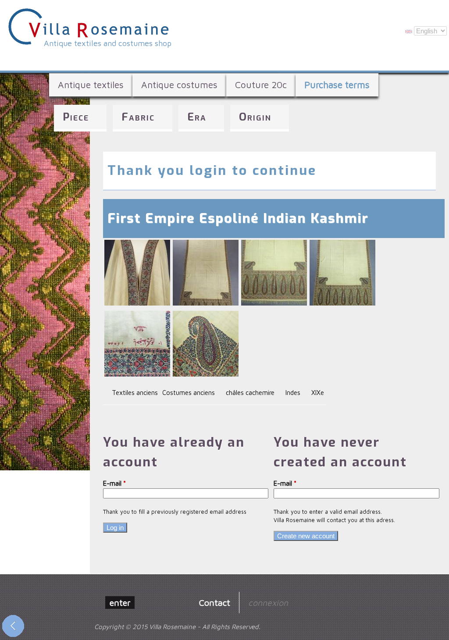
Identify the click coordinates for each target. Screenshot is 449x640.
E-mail (114, 483)
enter (120, 602)
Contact (214, 602)
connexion (268, 602)
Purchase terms (337, 84)
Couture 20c (261, 84)
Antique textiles (91, 84)
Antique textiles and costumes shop (107, 43)
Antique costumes (179, 84)
